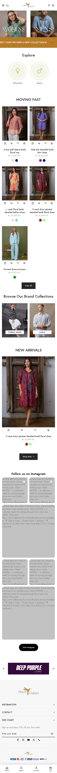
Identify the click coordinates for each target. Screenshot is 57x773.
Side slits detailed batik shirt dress (42, 151)
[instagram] (23, 740)
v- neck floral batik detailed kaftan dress (15, 211)
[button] (3, 5)
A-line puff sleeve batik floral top (15, 151)
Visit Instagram (28, 647)
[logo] (29, 5)
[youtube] (28, 740)
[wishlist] (18, 143)
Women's (17, 83)
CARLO (15, 332)
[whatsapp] (33, 740)
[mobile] (39, 740)
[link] (13, 23)
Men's (39, 83)
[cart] (53, 5)
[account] (49, 5)
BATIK (42, 332)
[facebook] (18, 740)
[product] (5, 143)
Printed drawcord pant (15, 269)
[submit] (52, 733)
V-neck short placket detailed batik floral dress (42, 211)
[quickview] (11, 143)
